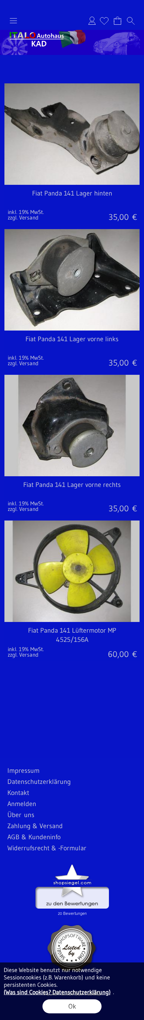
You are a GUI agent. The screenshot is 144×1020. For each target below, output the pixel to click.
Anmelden (92, 21)
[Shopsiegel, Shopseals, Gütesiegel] (72, 866)
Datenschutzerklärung (39, 782)
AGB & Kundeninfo (34, 837)
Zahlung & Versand (35, 826)
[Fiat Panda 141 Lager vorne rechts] (72, 496)
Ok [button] (72, 1006)
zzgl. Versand (23, 217)
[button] (13, 20)
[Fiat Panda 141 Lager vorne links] (72, 350)
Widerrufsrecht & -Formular (46, 848)
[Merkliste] (104, 20)
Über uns (20, 815)
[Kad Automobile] (72, 33)
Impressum (23, 771)
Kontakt (18, 793)
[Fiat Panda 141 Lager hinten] (72, 204)
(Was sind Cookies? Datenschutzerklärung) (57, 992)
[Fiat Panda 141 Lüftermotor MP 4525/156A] (72, 641)
